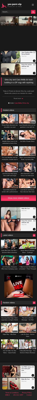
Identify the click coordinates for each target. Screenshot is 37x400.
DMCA (7, 395)
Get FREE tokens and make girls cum (26, 368)
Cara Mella (18, 103)
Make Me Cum (23, 23)
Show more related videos (18, 198)
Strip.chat (3, 24)
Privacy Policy (27, 392)
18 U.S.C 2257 (18, 395)
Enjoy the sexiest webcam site (8, 23)
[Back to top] (31, 394)
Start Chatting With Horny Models (27, 53)
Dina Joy (26, 103)
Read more (17, 98)
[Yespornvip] (15, 4)
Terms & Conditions (12, 392)
